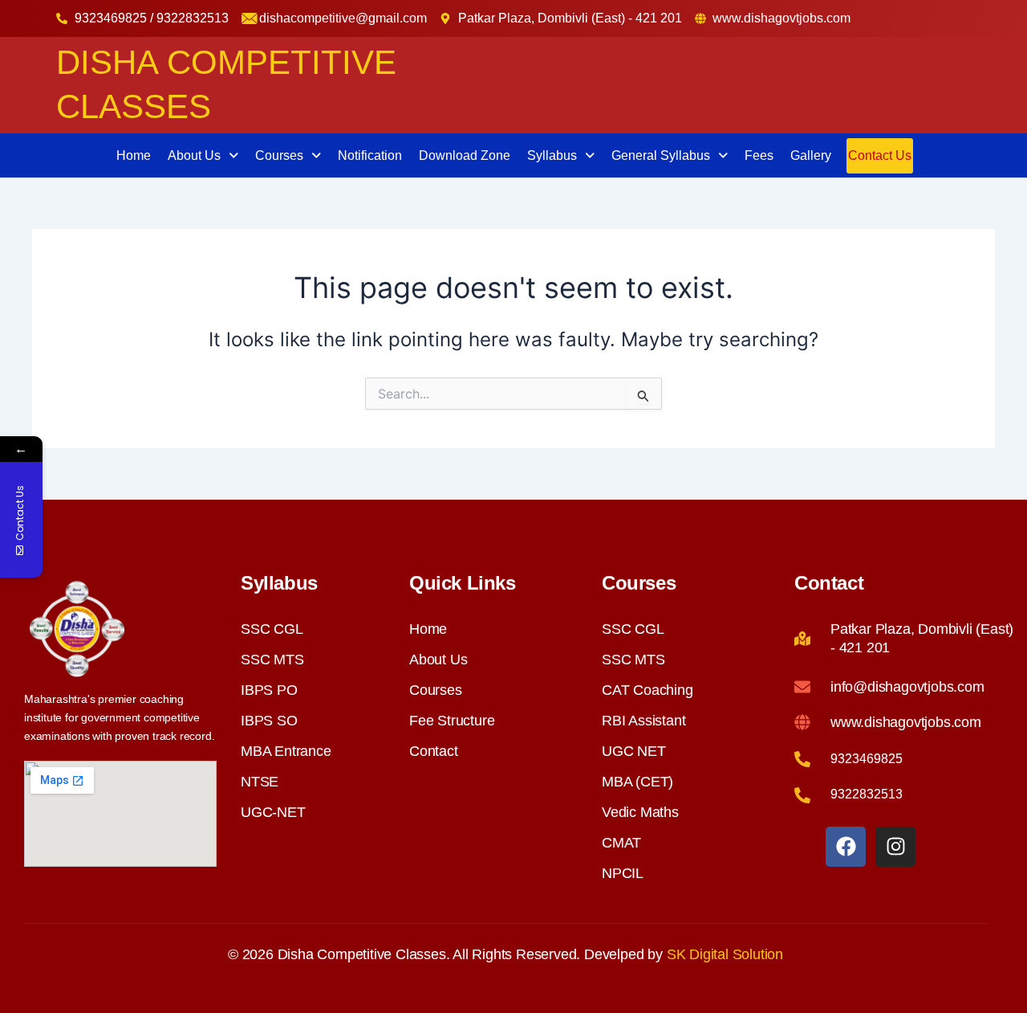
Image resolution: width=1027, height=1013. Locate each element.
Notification (370, 155)
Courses (279, 155)
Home (133, 155)
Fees (759, 155)
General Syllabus (660, 155)
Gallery (810, 155)
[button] (203, 156)
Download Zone (464, 155)
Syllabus (552, 155)
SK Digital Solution (725, 954)
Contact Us (879, 155)
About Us (194, 155)
